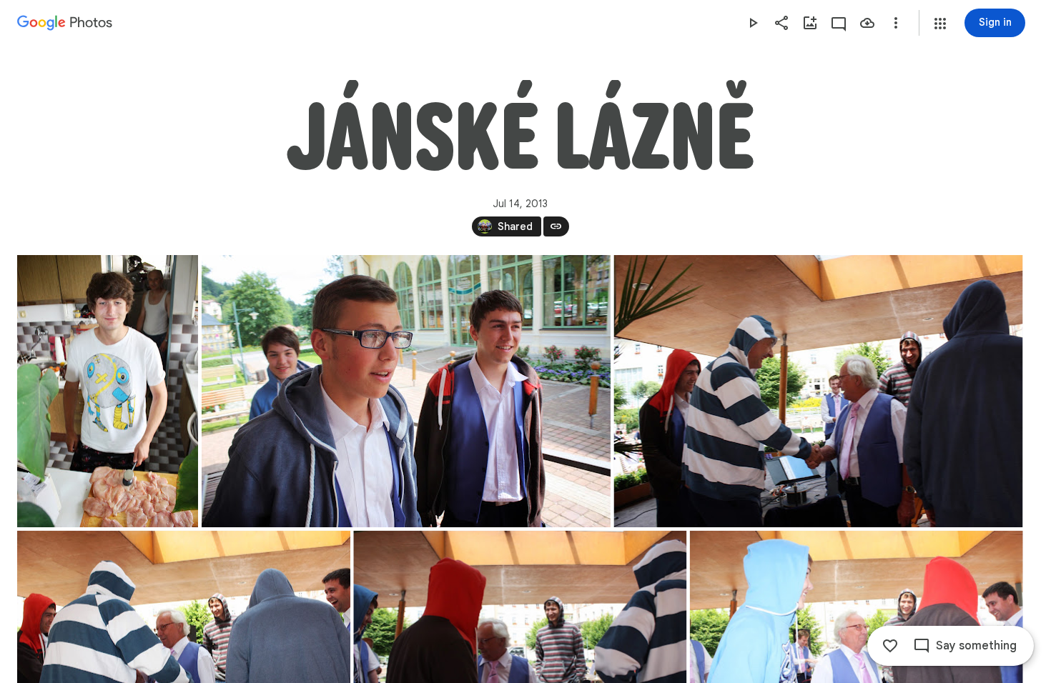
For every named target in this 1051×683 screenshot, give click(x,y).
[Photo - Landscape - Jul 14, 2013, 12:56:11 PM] (406, 391)
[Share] (781, 23)
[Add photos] (810, 23)
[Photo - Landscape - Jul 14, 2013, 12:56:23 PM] (817, 391)
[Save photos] (867, 23)
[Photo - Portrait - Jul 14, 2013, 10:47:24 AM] (107, 391)
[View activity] (838, 23)
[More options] (896, 23)
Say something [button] (976, 646)
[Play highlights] (753, 23)
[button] (940, 23)
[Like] (890, 646)
